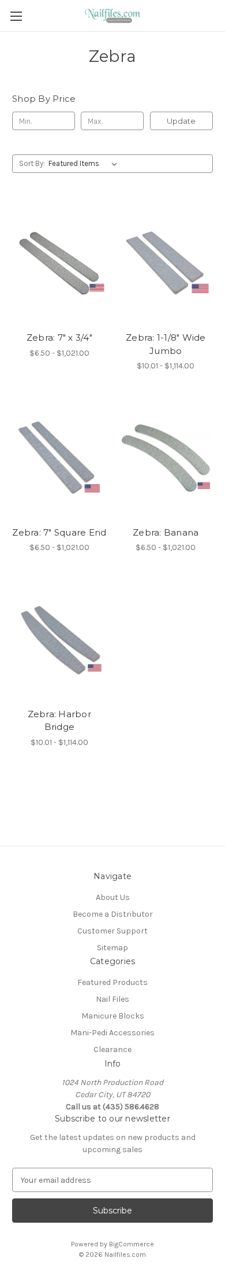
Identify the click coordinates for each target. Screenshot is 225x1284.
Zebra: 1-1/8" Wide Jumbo (166, 344)
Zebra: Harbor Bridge (59, 721)
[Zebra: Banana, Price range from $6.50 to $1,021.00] (166, 458)
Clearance (112, 1049)
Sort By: (32, 163)
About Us (113, 897)
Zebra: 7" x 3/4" (59, 337)
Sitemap (112, 948)
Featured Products (112, 982)
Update (181, 121)
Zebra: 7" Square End (59, 532)
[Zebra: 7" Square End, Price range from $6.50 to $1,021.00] (59, 458)
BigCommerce (131, 1244)
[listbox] (85, 163)
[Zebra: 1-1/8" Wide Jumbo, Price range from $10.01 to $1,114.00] (166, 263)
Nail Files (112, 999)
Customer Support (112, 931)
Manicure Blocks (112, 1016)
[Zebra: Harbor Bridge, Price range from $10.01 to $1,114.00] (59, 640)
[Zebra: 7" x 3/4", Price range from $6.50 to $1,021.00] (59, 263)
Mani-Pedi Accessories (112, 1033)
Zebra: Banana (165, 532)
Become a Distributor (113, 914)
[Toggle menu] (16, 16)
